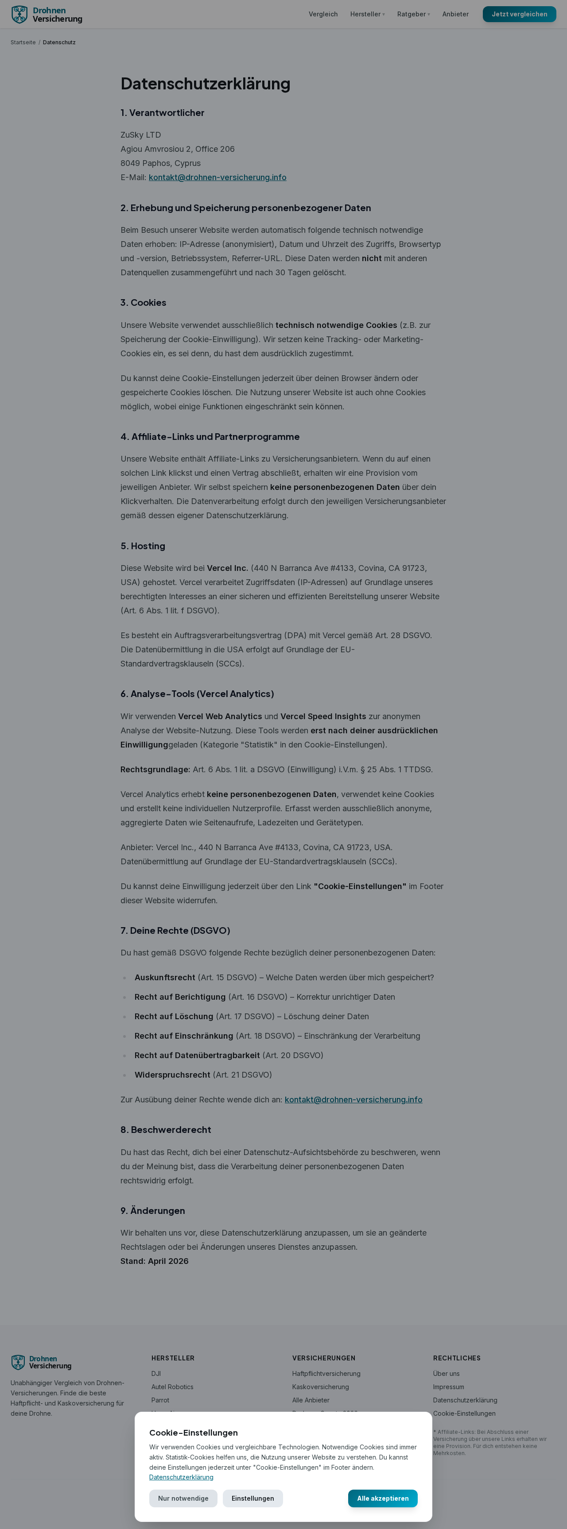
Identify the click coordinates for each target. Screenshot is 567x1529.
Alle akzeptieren (383, 1498)
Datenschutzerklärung (181, 1477)
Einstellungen (253, 1498)
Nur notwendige (183, 1498)
